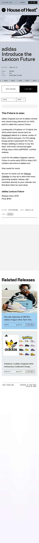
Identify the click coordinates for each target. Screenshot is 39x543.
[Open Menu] (4, 10)
